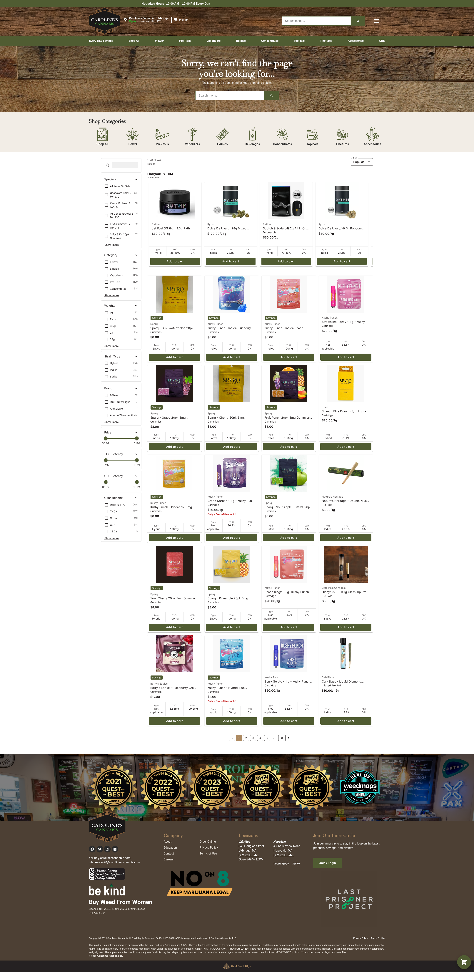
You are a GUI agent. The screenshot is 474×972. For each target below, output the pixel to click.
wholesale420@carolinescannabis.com (114, 862)
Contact (169, 853)
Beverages (252, 144)
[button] (156, 20)
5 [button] (267, 737)
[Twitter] (99, 849)
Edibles (222, 144)
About (167, 841)
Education (170, 847)
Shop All (102, 144)
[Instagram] (107, 849)
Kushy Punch (215, 323)
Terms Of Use (378, 938)
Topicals (312, 144)
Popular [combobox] (358, 162)
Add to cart (175, 261)
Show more (111, 244)
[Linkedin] (115, 849)
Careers (168, 859)
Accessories (372, 144)
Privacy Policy (209, 847)
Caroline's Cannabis (334, 587)
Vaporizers (192, 144)
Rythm (156, 224)
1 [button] (239, 737)
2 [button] (246, 737)
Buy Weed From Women (120, 901)
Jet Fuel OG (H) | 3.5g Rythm (172, 228)
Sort (355, 158)
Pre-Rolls (162, 144)
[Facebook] (92, 849)
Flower (132, 144)
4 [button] (260, 737)
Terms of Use (208, 853)
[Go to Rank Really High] (237, 966)
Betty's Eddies (159, 683)
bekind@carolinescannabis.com (110, 858)
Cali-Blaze (328, 677)
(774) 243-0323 (248, 855)
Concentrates (282, 144)
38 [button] (281, 737)
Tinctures (342, 144)
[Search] (358, 20)
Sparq (154, 323)
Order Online (208, 841)
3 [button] (253, 737)
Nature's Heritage (332, 496)
